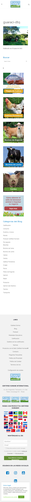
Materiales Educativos (15, 335)
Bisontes (5, 245)
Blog (15, 328)
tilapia (5, 278)
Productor (6, 282)
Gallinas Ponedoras (9, 262)
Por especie (6, 242)
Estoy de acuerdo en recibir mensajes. (16, 448)
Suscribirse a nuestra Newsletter (15, 458)
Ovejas (5, 265)
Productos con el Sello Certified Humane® (15, 348)
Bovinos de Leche (8, 251)
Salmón (5, 275)
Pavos (5, 268)
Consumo (6, 229)
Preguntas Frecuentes (15, 355)
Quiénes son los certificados (15, 342)
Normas (15, 345)
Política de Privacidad (15, 358)
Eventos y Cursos (8, 232)
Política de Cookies (15, 361)
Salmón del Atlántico (9, 286)
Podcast (15, 332)
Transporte (6, 292)
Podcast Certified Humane (11, 239)
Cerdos (5, 258)
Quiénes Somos (15, 325)
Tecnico (5, 289)
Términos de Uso (15, 365)
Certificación (7, 225)
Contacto (15, 351)
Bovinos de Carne (8, 248)
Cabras (5, 255)
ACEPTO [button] (21, 497)
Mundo (5, 235)
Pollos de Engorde (8, 272)
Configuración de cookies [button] (15, 370)
